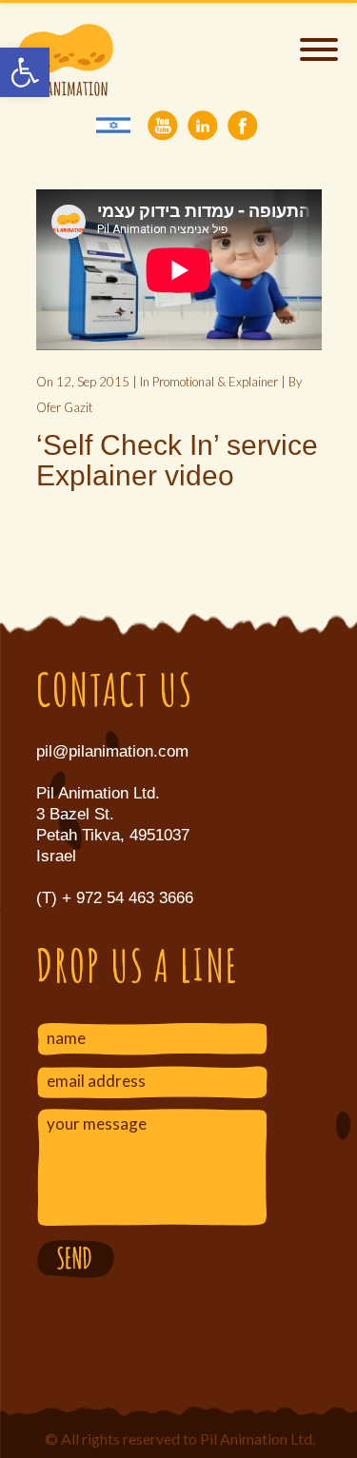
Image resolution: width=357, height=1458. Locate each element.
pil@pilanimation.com (112, 751)
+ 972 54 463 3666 (125, 898)
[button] (25, 72)
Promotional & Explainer (215, 381)
